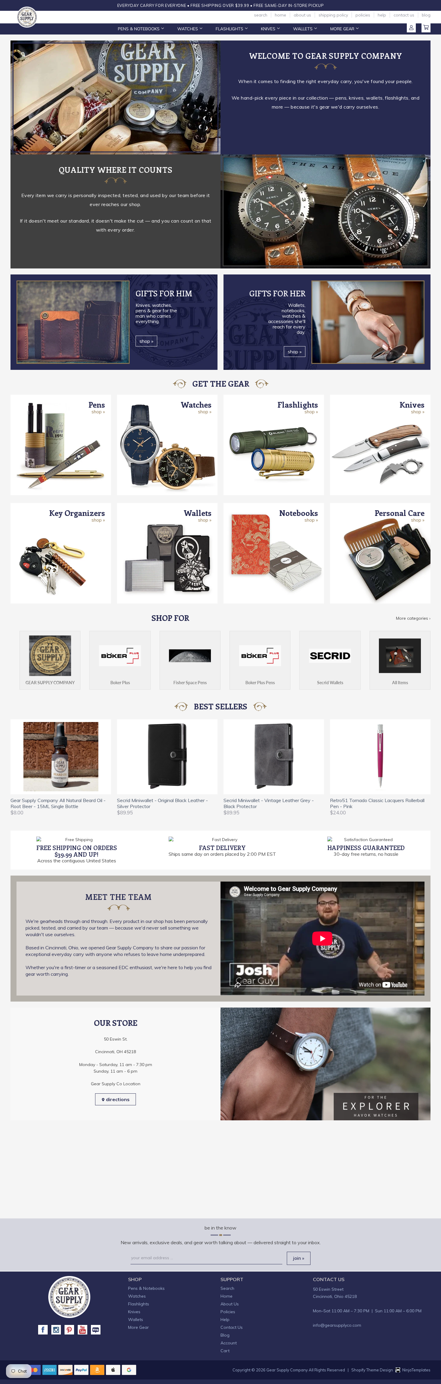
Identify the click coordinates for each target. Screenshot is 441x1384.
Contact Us (404, 15)
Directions (117, 1099)
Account (411, 27)
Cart (426, 27)
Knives (269, 28)
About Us (302, 15)
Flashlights (230, 28)
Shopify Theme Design (372, 1370)
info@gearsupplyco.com (337, 1325)
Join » (298, 1258)
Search (260, 15)
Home (280, 15)
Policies (363, 15)
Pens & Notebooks (139, 28)
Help (382, 15)
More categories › (413, 618)
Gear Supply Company (287, 1370)
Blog (426, 15)
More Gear (343, 28)
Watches (188, 28)
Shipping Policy (333, 15)
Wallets (303, 28)
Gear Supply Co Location (115, 1083)
